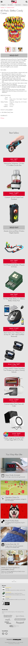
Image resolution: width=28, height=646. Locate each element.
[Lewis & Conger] (20, 616)
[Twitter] (6, 633)
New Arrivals (18, 5)
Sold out (14, 55)
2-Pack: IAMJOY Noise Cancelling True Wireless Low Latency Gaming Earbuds (14, 370)
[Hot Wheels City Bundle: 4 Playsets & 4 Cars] (14, 257)
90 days (2, 118)
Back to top (14, 581)
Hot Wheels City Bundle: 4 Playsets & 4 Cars (14, 266)
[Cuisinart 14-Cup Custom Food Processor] (14, 189)
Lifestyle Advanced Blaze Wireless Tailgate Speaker (14, 232)
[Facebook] (3, 633)
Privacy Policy (11, 643)
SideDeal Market (10, 7)
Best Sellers (10, 5)
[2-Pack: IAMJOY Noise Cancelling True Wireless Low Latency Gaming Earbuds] (14, 360)
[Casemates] (14, 626)
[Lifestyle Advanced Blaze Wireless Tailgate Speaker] (14, 223)
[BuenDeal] (20, 623)
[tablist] (14, 49)
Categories (3, 5)
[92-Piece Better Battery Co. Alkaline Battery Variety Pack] (14, 290)
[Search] (26, 1)
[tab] (7, 49)
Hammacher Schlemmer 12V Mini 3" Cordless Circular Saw (14, 164)
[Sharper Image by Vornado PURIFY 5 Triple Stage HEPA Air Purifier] (14, 430)
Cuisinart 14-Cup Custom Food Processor (14, 198)
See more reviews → (6, 601)
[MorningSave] (20, 619)
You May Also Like (14, 454)
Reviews (4, 585)
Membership (5, 609)
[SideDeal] (8, 623)
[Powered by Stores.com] (14, 640)
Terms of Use (17, 643)
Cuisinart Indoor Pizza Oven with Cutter (14, 405)
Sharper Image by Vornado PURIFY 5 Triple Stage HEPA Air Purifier (14, 439)
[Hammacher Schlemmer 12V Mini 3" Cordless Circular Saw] (14, 155)
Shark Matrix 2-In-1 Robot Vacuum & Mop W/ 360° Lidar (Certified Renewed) (14, 334)
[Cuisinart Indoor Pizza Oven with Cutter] (14, 396)
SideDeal (3, 7)
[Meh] (8, 619)
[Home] (14, 1)
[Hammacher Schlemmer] (8, 616)
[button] (1, 2)
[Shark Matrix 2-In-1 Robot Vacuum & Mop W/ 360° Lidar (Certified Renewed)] (14, 324)
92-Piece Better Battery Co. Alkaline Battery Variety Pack (14, 300)
